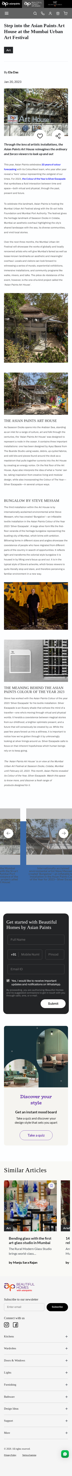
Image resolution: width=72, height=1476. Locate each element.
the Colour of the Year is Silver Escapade (44, 178)
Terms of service (29, 1455)
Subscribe (57, 1306)
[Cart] (65, 13)
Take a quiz (36, 1135)
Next (63, 833)
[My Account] (50, 13)
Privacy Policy (10, 1455)
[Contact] (42, 13)
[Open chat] (65, 1454)
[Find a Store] (58, 13)
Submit (53, 1003)
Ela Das (13, 72)
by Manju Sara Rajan (23, 1262)
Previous (8, 833)
